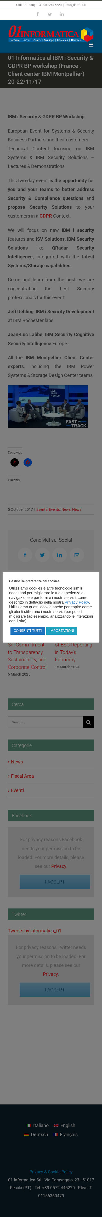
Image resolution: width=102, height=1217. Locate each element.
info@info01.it (76, 5)
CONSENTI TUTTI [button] (28, 631)
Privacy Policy (77, 602)
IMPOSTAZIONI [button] (61, 631)
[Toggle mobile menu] (91, 44)
